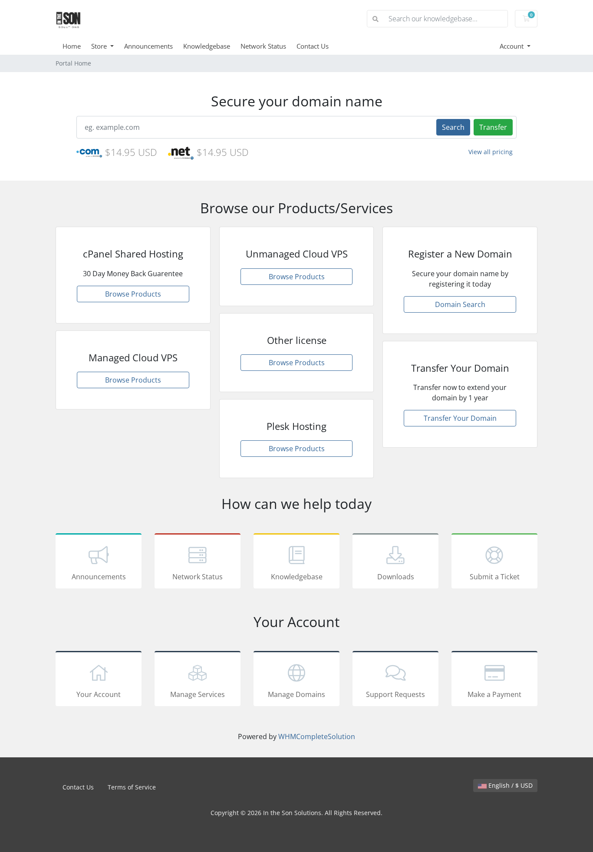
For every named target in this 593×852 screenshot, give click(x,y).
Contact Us (312, 46)
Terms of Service (132, 787)
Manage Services (197, 694)
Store (100, 46)
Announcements (148, 46)
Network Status (263, 46)
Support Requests (395, 694)
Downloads (395, 576)
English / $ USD (510, 785)
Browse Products (133, 294)
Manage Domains (296, 694)
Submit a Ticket (495, 576)
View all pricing (490, 152)
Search (453, 127)
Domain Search (460, 304)
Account (512, 46)
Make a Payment (494, 694)
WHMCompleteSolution (316, 736)
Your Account (98, 694)
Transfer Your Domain (460, 418)
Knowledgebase (206, 46)
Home (72, 46)
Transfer (493, 127)
